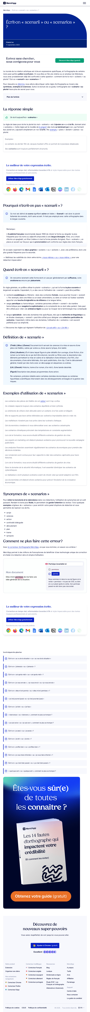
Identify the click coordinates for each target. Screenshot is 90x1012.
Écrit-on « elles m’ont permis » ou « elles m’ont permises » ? (29, 691)
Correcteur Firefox (14, 986)
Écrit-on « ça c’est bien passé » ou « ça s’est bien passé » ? (29, 763)
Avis (68, 975)
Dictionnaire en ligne (53, 975)
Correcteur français (35, 968)
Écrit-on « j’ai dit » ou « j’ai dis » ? (20, 739)
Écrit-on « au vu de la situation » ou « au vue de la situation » (29, 658)
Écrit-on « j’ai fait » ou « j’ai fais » (19, 707)
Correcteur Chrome (14, 982)
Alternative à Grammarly (54, 988)
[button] (69, 60)
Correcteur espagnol (35, 975)
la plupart (43, 127)
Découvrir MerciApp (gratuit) (69, 60)
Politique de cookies (12, 1008)
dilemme (21, 84)
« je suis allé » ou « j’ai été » (57, 327)
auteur (43, 401)
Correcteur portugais (35, 982)
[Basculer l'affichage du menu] (84, 3)
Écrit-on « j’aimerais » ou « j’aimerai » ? (21, 666)
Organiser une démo (12, 971)
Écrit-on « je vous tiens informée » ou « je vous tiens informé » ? (30, 755)
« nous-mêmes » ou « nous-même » (56, 257)
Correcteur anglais (34, 971)
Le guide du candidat (74, 998)
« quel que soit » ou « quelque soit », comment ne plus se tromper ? (32, 771)
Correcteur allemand (35, 978)
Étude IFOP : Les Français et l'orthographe (55, 983)
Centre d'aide (71, 991)
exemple (53, 130)
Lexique (49, 971)
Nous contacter (72, 995)
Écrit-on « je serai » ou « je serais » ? (21, 731)
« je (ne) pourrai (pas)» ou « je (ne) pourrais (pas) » (26, 699)
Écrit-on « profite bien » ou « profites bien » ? (24, 747)
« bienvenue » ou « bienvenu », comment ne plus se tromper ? (30, 715)
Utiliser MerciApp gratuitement (20, 178)
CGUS (24, 1008)
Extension (8, 968)
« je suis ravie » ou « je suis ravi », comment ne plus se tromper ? (31, 723)
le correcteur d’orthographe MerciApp (23, 547)
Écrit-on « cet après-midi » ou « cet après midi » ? (25, 674)
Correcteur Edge (13, 990)
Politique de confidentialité (37, 1008)
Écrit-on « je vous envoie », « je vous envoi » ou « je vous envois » (31, 683)
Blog (48, 968)
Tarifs (69, 971)
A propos (70, 968)
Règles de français (53, 978)
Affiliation (70, 978)
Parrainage (71, 982)
